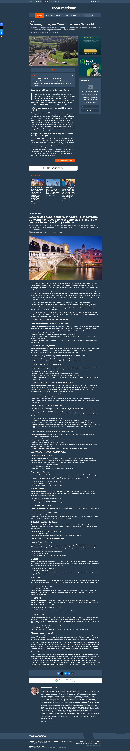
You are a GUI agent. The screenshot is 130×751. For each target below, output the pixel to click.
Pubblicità (79, 743)
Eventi (57, 15)
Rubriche (49, 15)
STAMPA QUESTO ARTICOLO (65, 160)
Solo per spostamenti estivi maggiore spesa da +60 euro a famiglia (53, 84)
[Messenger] (1, 33)
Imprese (65, 15)
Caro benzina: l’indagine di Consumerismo (47, 78)
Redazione (34, 32)
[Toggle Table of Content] (72, 75)
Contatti (85, 743)
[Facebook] (1, 24)
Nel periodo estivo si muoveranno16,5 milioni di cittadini (52, 81)
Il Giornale (98, 741)
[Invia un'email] (38, 32)
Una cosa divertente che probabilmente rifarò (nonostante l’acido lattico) (52, 191)
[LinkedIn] (1, 30)
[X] (1, 27)
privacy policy (91, 101)
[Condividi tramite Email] (1, 36)
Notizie (39, 15)
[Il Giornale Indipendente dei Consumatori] (65, 8)
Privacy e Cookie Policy (94, 743)
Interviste (73, 15)
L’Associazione (79, 741)
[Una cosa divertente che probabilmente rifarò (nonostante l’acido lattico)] (53, 182)
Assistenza (92, 741)
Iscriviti (86, 741)
